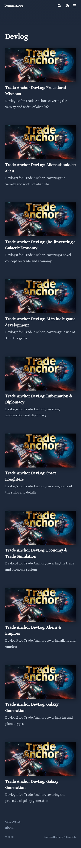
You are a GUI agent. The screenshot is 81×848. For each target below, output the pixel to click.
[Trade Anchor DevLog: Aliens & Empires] (40, 622)
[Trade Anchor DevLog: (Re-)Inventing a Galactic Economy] (40, 236)
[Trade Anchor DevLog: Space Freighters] (40, 468)
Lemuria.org (14, 6)
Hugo (60, 837)
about (9, 828)
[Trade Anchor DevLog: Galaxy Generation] (40, 699)
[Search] (59, 6)
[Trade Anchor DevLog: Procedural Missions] (40, 82)
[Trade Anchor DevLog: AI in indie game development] (40, 313)
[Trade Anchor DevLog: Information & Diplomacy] (40, 391)
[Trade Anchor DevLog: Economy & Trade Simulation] (40, 545)
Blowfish (71, 837)
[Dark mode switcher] (67, 6)
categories (13, 821)
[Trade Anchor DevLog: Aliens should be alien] (40, 159)
